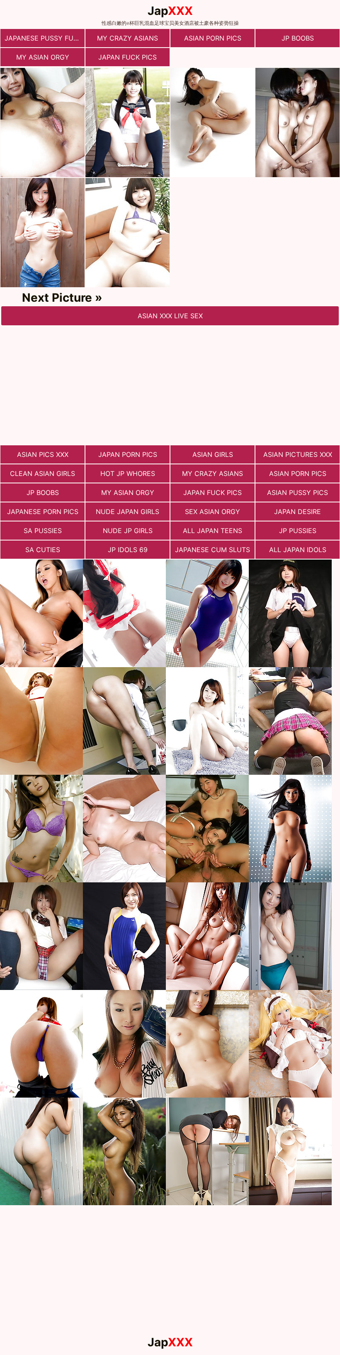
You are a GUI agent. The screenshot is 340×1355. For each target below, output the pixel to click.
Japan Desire (297, 511)
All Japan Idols (297, 549)
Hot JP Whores (127, 473)
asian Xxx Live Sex (170, 316)
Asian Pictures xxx (297, 454)
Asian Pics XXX (42, 454)
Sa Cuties (42, 549)
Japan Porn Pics (127, 454)
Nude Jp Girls (128, 530)
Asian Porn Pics (212, 38)
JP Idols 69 (128, 549)
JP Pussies (297, 530)
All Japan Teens (212, 530)
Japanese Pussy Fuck (44, 38)
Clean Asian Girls (42, 473)
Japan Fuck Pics (127, 57)
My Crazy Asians (127, 38)
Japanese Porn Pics (42, 511)
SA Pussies (43, 530)
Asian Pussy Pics (297, 492)
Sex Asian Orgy (212, 511)
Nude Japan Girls (127, 511)
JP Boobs (298, 38)
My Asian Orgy (42, 57)
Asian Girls (212, 454)
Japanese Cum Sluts (212, 549)
